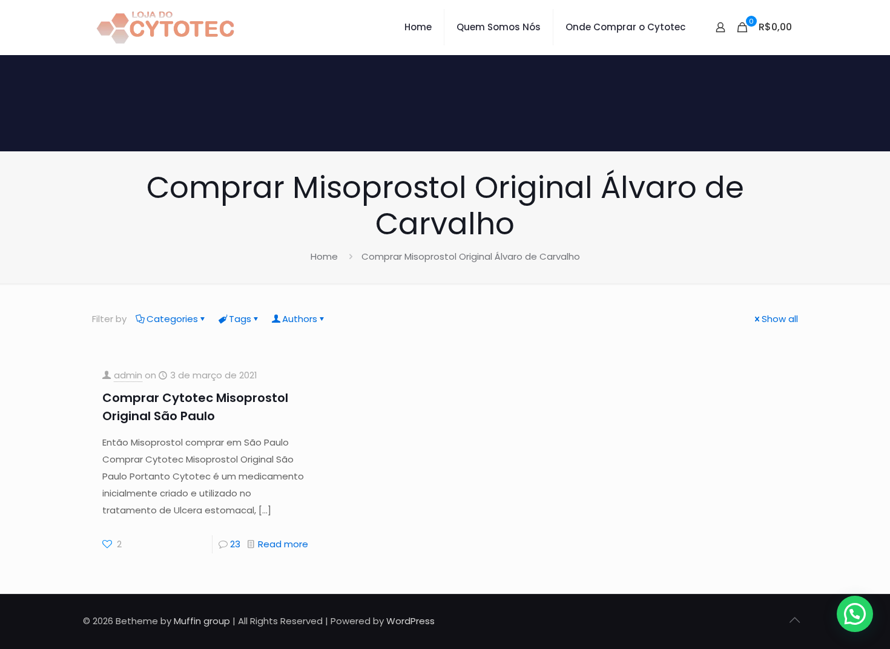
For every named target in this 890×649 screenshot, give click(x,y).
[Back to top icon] (794, 620)
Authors (299, 318)
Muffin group (202, 620)
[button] (855, 614)
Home (324, 256)
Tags (240, 318)
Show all (780, 318)
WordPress (410, 620)
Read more (283, 544)
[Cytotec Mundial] (166, 27)
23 (235, 544)
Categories (172, 318)
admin (128, 375)
